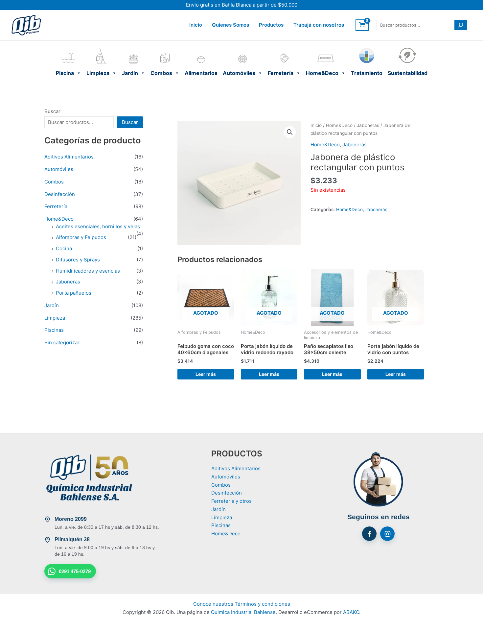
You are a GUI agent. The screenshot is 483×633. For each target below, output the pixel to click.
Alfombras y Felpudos (81, 237)
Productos (271, 25)
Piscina (68, 49)
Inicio (195, 25)
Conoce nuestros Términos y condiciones (241, 604)
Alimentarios (201, 49)
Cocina (64, 248)
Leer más (206, 374)
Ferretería (284, 49)
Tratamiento (366, 49)
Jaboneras (68, 282)
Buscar (52, 111)
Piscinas (54, 330)
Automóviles (242, 49)
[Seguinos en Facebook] (369, 533)
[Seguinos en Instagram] (387, 533)
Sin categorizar (62, 342)
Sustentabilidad (407, 49)
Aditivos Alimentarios (69, 157)
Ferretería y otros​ (231, 501)
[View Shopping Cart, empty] (362, 25)
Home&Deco (325, 49)
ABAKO (351, 612)
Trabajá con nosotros (318, 25)
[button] (290, 132)
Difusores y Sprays (78, 259)
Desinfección (59, 194)
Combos (165, 49)
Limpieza (101, 49)
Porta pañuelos (73, 293)
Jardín (133, 49)
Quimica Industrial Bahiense (243, 612)
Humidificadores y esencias (88, 271)
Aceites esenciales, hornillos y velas (98, 226)
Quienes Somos (230, 25)
